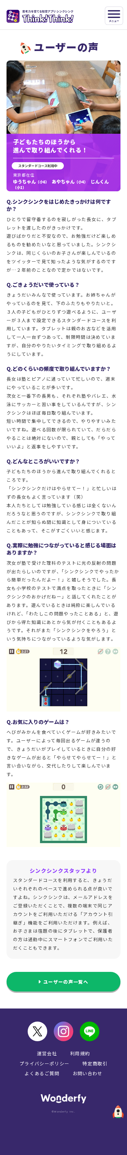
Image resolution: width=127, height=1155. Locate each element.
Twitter (37, 1031)
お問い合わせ (88, 1073)
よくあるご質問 (42, 1073)
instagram (63, 1031)
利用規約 (80, 1053)
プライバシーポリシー (45, 1063)
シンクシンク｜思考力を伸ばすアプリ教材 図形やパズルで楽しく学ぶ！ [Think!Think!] (40, 16)
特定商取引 (94, 1063)
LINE (89, 1031)
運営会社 (47, 1053)
